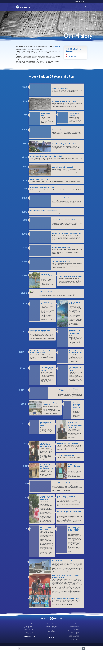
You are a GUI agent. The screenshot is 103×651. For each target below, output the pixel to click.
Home (59, 7)
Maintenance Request (79, 1)
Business (63, 7)
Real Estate (74, 7)
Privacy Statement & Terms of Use (80, 644)
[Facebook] (49, 637)
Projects (69, 7)
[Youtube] (51, 637)
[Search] (83, 648)
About (80, 7)
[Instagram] (53, 637)
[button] (85, 7)
